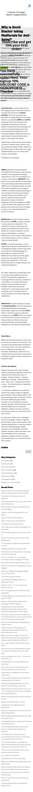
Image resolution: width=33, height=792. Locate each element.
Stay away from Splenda (10, 755)
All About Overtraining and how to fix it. (15, 563)
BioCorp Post (6, 464)
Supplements (23, 44)
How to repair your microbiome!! (13, 521)
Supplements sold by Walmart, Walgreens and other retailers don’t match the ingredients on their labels (14, 609)
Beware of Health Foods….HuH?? (13, 702)
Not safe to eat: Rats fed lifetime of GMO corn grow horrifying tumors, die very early (15, 651)
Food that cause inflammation (12, 524)
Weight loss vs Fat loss (9, 482)
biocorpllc (6, 44)
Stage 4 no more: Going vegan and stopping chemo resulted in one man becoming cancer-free (14, 630)
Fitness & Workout (7, 473)
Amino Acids (5, 461)
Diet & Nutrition (7, 470)
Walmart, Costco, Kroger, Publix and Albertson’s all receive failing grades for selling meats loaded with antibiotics (15, 637)
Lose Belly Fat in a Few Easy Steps (13, 758)
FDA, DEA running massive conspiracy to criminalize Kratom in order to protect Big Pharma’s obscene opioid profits (16, 616)
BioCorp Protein (7, 467)
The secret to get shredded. (11, 576)
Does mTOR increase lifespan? (12, 518)
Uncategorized (6, 479)
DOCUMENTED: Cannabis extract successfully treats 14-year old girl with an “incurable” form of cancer (15, 736)
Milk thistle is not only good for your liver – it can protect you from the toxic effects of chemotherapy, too (16, 691)
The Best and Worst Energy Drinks (13, 549)
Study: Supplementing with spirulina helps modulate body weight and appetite (14, 729)
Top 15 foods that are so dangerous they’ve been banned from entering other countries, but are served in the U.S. (16, 744)
